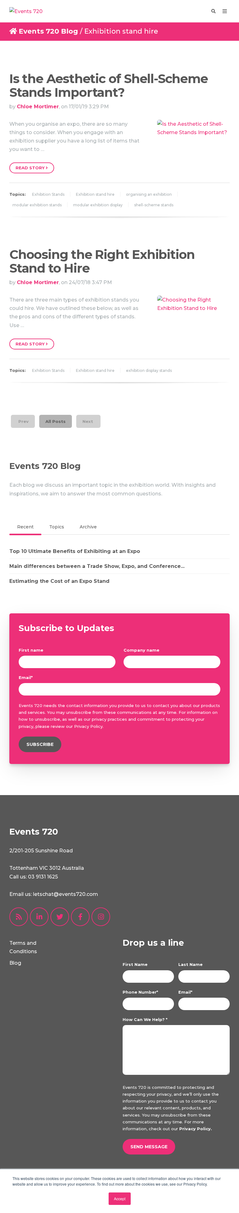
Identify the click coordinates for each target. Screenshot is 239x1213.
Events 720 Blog (48, 31)
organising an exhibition (149, 194)
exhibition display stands (149, 370)
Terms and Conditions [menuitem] (23, 947)
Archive (88, 527)
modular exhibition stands (37, 205)
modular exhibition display (98, 205)
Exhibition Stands (48, 194)
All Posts (55, 421)
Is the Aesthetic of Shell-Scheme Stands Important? (108, 85)
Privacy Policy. (195, 1128)
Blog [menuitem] (15, 963)
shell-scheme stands (153, 205)
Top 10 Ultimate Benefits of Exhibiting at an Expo (74, 551)
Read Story (31, 167)
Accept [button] (119, 1198)
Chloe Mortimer (38, 107)
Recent (25, 527)
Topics (56, 527)
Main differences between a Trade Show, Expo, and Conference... (97, 566)
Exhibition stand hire (95, 194)
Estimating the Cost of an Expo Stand (59, 581)
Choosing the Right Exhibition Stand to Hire (102, 261)
